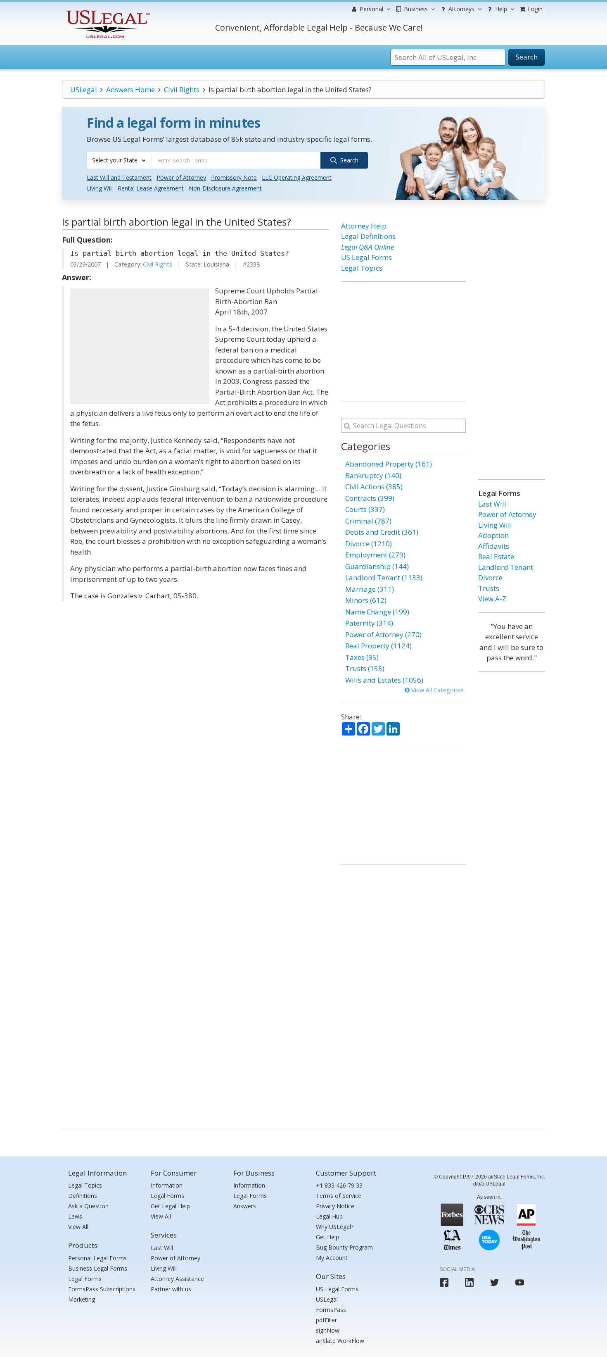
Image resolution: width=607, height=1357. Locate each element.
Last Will (492, 504)
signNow (327, 1330)
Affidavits (493, 546)
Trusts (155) (364, 668)
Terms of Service (338, 1196)
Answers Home (130, 89)
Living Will (100, 188)
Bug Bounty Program (344, 1247)
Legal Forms (85, 1279)
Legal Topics (361, 268)
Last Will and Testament (119, 177)
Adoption (493, 535)
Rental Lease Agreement (151, 188)
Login (534, 9)
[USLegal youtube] (519, 1282)
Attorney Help (363, 226)
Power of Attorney (181, 177)
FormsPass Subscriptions (101, 1289)
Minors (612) (365, 600)
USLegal (83, 89)
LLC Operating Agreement (297, 177)
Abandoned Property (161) (388, 464)
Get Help (327, 1237)
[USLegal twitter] (494, 1282)
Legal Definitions (368, 236)
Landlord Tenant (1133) (383, 577)
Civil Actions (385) (374, 486)
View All (78, 1227)
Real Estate (496, 556)
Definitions (82, 1196)
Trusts (488, 588)
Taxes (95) (362, 657)
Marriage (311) (369, 589)
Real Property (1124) (378, 645)
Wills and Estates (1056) (384, 680)
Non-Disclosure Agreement (225, 188)
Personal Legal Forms (97, 1258)
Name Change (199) (377, 612)
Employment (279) (375, 554)
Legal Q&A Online (367, 247)
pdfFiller (326, 1320)
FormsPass (331, 1310)
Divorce (490, 577)
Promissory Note (234, 177)
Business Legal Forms (97, 1268)
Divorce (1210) (368, 543)
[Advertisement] (139, 346)
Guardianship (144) (377, 566)
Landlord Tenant (505, 567)
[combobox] (119, 160)
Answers (244, 1206)
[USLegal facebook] (444, 1282)
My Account (332, 1258)
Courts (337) (365, 509)
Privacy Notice (335, 1206)
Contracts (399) (369, 498)
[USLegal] (107, 11)
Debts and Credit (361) (381, 532)
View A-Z (492, 598)
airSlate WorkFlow (340, 1341)
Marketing (81, 1299)
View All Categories (437, 690)
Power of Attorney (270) (383, 634)
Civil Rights (181, 89)
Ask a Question (88, 1206)
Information (167, 1185)
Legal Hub (329, 1216)
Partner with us (171, 1289)
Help (500, 9)
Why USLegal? (334, 1227)
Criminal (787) (368, 521)
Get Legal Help (170, 1206)
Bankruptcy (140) (373, 475)
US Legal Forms (366, 257)
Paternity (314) (369, 623)
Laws (75, 1216)
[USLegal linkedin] (469, 1282)
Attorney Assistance (177, 1279)
